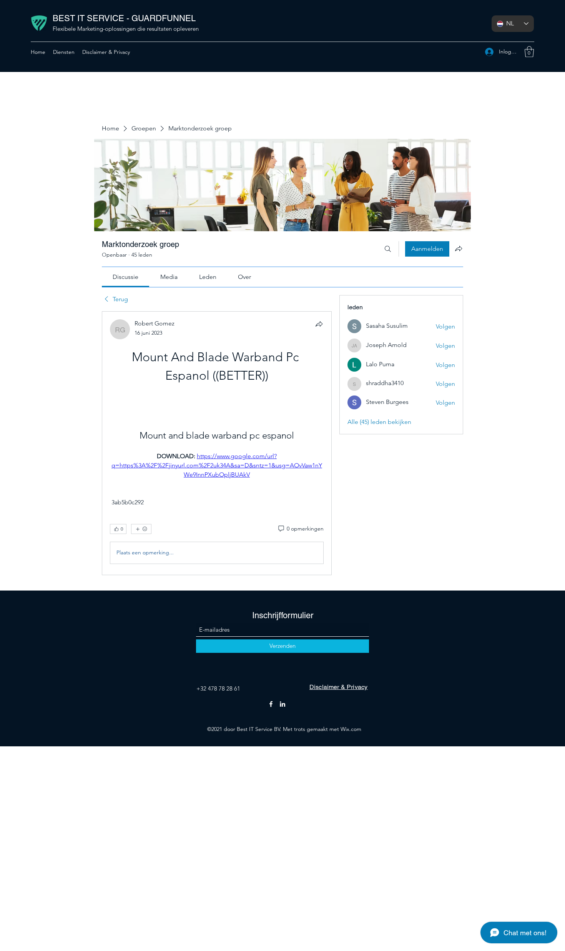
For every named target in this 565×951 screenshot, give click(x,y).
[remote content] (217, 397)
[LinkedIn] (282, 704)
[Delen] (319, 324)
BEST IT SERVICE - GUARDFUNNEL (124, 18)
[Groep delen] (458, 248)
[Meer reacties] (141, 529)
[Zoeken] (387, 249)
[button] (529, 51)
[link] (125, 276)
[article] (217, 443)
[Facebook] (271, 704)
